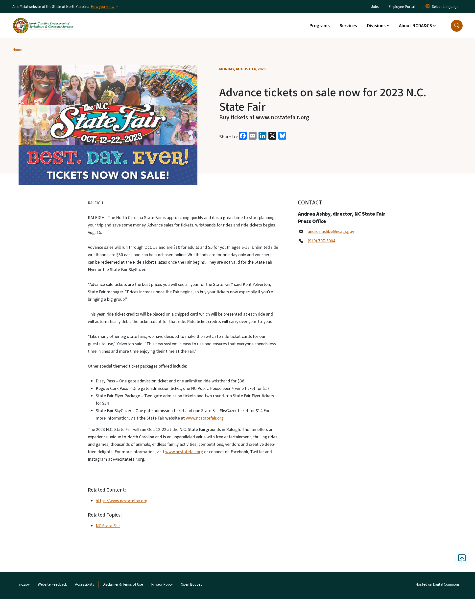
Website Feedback (52, 584)
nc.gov (24, 584)
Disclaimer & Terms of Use (122, 584)
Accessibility (84, 584)
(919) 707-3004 (321, 241)
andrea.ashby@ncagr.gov (331, 231)
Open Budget (191, 584)
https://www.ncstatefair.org (121, 501)
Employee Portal (402, 6)
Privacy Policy (162, 584)
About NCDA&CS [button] (415, 25)
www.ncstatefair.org (205, 418)
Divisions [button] (376, 25)
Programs (319, 25)
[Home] (43, 20)
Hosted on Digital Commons (437, 584)
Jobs (375, 6)
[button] (457, 26)
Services (348, 25)
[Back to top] (462, 559)
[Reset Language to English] (428, 6)
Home (17, 49)
